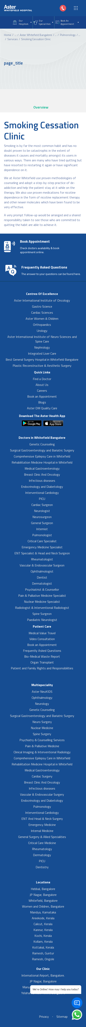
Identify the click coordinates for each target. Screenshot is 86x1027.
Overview (40, 107)
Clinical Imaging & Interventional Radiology (42, 752)
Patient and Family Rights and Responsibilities (42, 668)
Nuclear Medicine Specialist (42, 601)
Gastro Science (42, 306)
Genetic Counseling (42, 444)
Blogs (42, 402)
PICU (42, 498)
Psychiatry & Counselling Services (42, 740)
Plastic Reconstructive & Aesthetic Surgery (42, 365)
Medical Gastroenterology (42, 468)
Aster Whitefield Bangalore (36, 35)
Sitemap (62, 1016)
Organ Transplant (42, 662)
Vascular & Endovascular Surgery (42, 794)
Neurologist (42, 510)
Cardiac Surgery (42, 776)
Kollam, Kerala (43, 941)
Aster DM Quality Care (42, 408)
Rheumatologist (42, 559)
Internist (42, 529)
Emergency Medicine (42, 824)
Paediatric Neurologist (42, 619)
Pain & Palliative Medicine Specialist (42, 595)
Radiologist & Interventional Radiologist (42, 607)
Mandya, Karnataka (43, 912)
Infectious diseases (42, 480)
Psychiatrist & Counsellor (42, 589)
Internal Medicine (42, 830)
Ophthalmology (42, 697)
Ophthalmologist (42, 571)
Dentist (42, 577)
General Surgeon (42, 522)
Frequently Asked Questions (42, 650)
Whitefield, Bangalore (43, 900)
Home (7, 35)
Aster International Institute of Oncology (42, 300)
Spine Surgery (42, 733)
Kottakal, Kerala (43, 947)
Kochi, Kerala (43, 935)
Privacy (44, 1016)
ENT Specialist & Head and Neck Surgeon (42, 553)
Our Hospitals (23, 22)
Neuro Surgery (42, 721)
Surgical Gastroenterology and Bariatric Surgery (42, 450)
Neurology (42, 703)
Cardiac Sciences (42, 312)
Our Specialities (44, 22)
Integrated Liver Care (42, 353)
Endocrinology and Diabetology (42, 486)
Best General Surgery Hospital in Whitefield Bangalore (42, 359)
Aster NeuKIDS (42, 691)
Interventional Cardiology (42, 492)
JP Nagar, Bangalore (43, 894)
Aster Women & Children (42, 318)
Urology (42, 330)
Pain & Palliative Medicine (42, 746)
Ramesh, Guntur (43, 953)
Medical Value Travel (42, 633)
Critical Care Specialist (42, 541)
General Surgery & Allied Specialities (42, 836)
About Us (42, 384)
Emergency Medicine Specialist (42, 547)
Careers (42, 390)
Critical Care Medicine (42, 842)
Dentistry (42, 867)
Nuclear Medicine (42, 727)
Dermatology (42, 855)
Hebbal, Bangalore (43, 888)
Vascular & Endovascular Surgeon (42, 565)
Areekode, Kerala (43, 918)
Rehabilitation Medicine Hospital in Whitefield (42, 462)
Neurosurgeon (42, 516)
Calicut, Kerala (43, 923)
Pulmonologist (42, 535)
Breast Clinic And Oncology (42, 474)
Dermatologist (42, 583)
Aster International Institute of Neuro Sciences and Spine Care (42, 339)
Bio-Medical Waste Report (42, 656)
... (15, 35)
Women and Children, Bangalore (43, 906)
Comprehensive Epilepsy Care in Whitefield (42, 456)
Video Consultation (42, 638)
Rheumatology (42, 848)
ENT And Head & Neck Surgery (42, 818)
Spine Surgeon (42, 613)
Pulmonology (68, 35)
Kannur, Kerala (43, 929)
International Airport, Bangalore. (43, 975)
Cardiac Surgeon (42, 504)
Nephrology (42, 347)
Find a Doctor (42, 378)
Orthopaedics (42, 324)
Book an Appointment (42, 396)
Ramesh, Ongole (43, 959)
